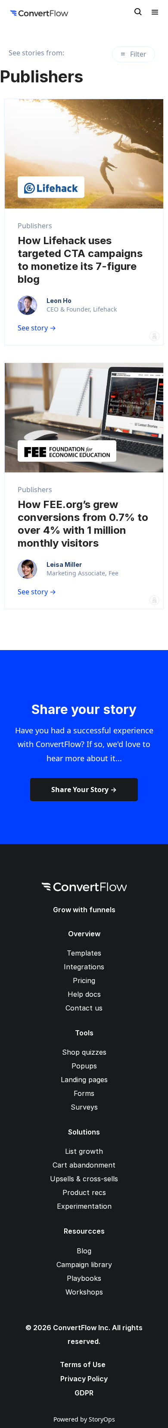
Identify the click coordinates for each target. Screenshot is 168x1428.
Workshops (84, 1292)
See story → (37, 328)
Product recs (84, 1192)
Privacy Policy (84, 1378)
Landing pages (84, 1079)
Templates (84, 953)
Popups (84, 1066)
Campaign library (84, 1264)
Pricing (84, 980)
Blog (84, 1250)
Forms (84, 1093)
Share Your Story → (84, 789)
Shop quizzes (84, 1052)
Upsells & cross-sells (84, 1178)
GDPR (84, 1393)
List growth (84, 1151)
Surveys (84, 1107)
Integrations (84, 966)
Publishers (35, 225)
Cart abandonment (84, 1165)
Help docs (84, 994)
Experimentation (84, 1206)
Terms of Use (83, 1364)
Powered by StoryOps (84, 1419)
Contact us (84, 1008)
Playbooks (84, 1278)
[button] (155, 12)
